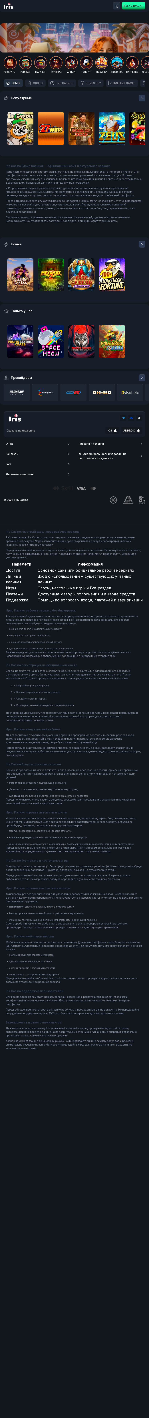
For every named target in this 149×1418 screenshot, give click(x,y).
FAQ (8, 464)
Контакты (12, 453)
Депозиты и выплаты (20, 474)
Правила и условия (91, 443)
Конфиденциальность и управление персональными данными (102, 456)
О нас (9, 443)
